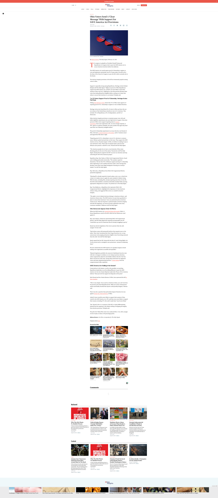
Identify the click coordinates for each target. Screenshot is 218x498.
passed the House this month (112, 211)
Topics (87, 9)
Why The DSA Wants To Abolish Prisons (77, 423)
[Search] (75, 5)
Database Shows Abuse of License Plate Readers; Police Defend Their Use (117, 423)
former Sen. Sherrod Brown (101, 293)
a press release (115, 260)
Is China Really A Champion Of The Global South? (137, 459)
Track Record (111, 9)
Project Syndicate (133, 462)
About (123, 9)
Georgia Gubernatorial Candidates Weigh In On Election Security (136, 423)
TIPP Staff (92, 24)
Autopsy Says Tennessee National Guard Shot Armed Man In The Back (78, 460)
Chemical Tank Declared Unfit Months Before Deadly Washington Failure (118, 460)
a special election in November (106, 133)
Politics (92, 14)
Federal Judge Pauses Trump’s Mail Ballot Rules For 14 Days (96, 423)
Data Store (134, 9)
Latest (82, 9)
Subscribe (144, 5)
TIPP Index (97, 9)
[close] (217, 1)
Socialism (73, 420)
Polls (92, 9)
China (130, 457)
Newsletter (103, 9)
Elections (131, 420)
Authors (118, 9)
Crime (72, 457)
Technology (112, 420)
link (99, 321)
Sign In (138, 5)
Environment (113, 457)
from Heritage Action (99, 103)
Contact (128, 9)
